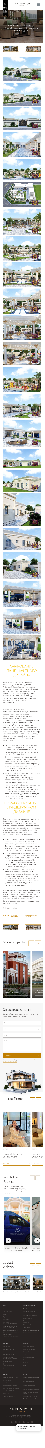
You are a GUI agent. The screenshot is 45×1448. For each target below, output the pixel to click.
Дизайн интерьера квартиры (29, 1312)
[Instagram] (16, 1422)
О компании (6, 1309)
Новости (5, 1314)
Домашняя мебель (29, 1346)
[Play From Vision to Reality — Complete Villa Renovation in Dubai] (17, 1221)
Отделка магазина (9, 1354)
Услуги (25, 1374)
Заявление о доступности (11, 1337)
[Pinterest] (32, 1422)
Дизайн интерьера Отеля (31, 1399)
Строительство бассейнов (11, 1388)
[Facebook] (20, 1422)
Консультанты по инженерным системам (10, 1358)
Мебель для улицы (29, 1349)
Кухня (24, 1365)
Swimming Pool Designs (10, 1385)
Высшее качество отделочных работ (29, 1382)
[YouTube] (11, 1422)
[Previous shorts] (32, 1178)
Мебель (25, 1343)
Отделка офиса (7, 1352)
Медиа (5, 1317)
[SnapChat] (24, 1422)
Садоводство (7, 1380)
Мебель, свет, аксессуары (31, 1389)
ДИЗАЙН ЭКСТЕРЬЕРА (30, 1315)
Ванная (25, 1360)
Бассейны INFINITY (8, 1391)
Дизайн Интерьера (29, 1305)
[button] (31, 943)
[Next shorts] (37, 1178)
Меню (4, 1305)
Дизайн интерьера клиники (31, 1333)
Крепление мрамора (9, 1368)
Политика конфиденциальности (10, 1323)
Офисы (25, 1354)
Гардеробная (27, 1352)
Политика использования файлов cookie (11, 1333)
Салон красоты (27, 1327)
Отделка (5, 1343)
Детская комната (28, 1357)
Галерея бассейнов (9, 1396)
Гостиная (26, 1362)
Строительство (7, 1311)
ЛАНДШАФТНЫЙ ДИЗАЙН (11, 1377)
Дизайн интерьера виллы (31, 1309)
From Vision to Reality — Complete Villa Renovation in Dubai (16, 1249)
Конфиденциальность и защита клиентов (10, 1327)
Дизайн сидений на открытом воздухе (9, 1364)
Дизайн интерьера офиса (31, 1330)
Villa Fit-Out (6, 1346)
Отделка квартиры (9, 1349)
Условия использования (10, 1330)
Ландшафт (6, 1374)
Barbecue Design (8, 1361)
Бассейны (6, 1383)
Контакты (6, 1319)
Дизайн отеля (27, 1318)
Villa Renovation (28, 1325)
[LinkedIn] (28, 1422)
